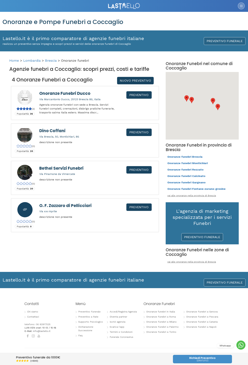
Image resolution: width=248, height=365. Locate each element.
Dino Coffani (52, 130)
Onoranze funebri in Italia (160, 311)
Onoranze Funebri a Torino (161, 332)
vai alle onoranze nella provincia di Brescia (191, 195)
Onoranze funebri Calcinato (186, 176)
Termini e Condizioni (121, 332)
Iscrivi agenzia (117, 321)
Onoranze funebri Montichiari (187, 163)
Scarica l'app (117, 326)
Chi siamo (32, 311)
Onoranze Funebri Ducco (64, 93)
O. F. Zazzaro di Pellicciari (65, 205)
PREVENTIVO (138, 95)
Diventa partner (118, 316)
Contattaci (33, 316)
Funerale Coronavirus (121, 337)
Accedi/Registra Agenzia (123, 311)
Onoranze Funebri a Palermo (162, 326)
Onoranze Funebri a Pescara (202, 316)
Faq (80, 335)
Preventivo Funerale (89, 311)
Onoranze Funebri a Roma (161, 316)
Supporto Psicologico (90, 321)
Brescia (51, 60)
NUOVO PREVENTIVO (135, 80)
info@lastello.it (41, 331)
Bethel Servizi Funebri (61, 168)
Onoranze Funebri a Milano (161, 321)
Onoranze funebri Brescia (184, 156)
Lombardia (32, 60)
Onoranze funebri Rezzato (185, 169)
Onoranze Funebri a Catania (202, 321)
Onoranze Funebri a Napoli (201, 326)
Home (14, 60)
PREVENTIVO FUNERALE (225, 41)
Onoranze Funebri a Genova (202, 311)
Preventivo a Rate (88, 316)
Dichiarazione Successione (85, 328)
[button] (213, 101)
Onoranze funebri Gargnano (186, 182)
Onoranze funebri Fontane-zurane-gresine (196, 188)
